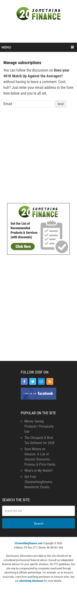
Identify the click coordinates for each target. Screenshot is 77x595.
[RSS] (49, 381)
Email (7, 103)
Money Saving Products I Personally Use (39, 426)
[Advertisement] (39, 33)
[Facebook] (24, 381)
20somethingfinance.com (29, 543)
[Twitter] (32, 381)
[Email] (41, 381)
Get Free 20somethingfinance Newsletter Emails (38, 482)
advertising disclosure (31, 580)
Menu (6, 47)
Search (38, 523)
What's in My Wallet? (38, 471)
